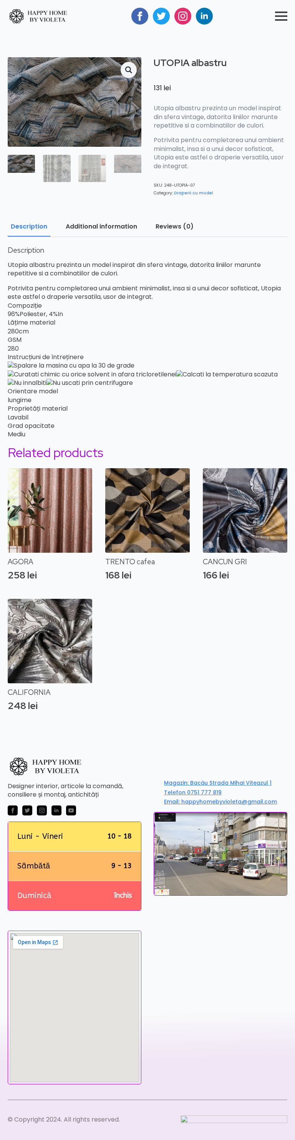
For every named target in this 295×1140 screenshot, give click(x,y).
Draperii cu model (193, 193)
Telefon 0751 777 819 (193, 792)
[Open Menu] (281, 16)
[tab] (29, 226)
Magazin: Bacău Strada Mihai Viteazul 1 (218, 783)
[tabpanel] (147, 342)
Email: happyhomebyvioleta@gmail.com (220, 801)
